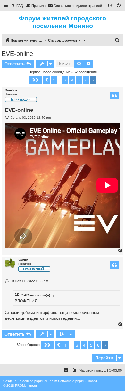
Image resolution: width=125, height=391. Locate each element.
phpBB (39, 381)
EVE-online (17, 53)
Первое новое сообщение (50, 72)
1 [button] (54, 80)
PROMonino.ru (26, 385)
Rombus (11, 90)
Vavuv (23, 260)
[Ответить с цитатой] (114, 95)
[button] (35, 80)
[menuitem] (17, 6)
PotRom (27, 295)
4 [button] (72, 80)
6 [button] (86, 80)
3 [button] (65, 80)
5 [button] (79, 80)
